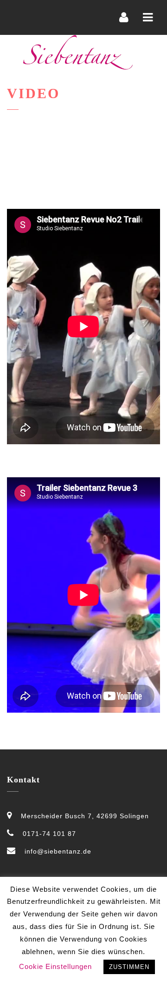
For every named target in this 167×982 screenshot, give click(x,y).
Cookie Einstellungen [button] (55, 966)
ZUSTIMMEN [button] (129, 966)
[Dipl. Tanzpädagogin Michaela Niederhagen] (78, 52)
